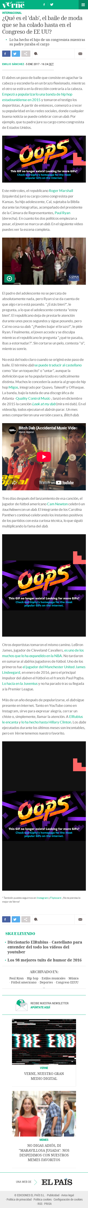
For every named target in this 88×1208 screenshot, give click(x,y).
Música (74, 978)
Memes (44, 1140)
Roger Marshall (61, 191)
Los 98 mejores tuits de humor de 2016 (44, 960)
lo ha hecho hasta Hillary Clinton (46, 722)
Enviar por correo (80, 54)
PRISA (48, 1204)
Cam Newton (57, 504)
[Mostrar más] (44, 988)
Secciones (83, 4)
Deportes (46, 982)
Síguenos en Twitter (51, 4)
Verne (13, 4)
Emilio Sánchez (13, 64)
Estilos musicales (53, 978)
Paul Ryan (62, 213)
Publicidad (53, 1195)
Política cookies (43, 1199)
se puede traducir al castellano (58, 365)
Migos (13, 387)
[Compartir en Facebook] (6, 54)
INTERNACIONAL (12, 13)
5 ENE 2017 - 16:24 (40, 64)
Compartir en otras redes (25, 54)
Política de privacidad (19, 1199)
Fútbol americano (24, 982)
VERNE (44, 1068)
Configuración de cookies (68, 1199)
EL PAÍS (57, 1181)
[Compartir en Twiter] (16, 54)
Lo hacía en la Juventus (20, 683)
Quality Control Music (33, 398)
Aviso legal (67, 1195)
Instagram (42, 897)
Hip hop (32, 978)
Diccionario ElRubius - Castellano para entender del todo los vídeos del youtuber (44, 947)
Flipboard (55, 897)
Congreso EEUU (67, 982)
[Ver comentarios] (36, 54)
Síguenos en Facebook (44, 4)
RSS (40, 1204)
